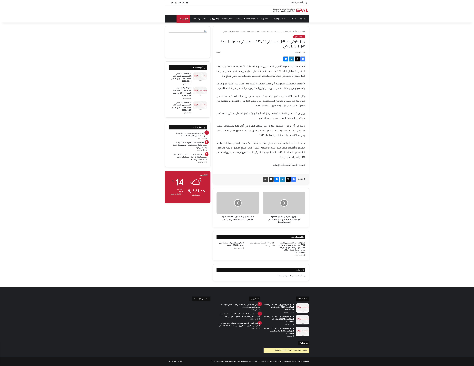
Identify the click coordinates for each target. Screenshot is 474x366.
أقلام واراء (214, 19)
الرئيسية (303, 19)
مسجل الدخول (291, 276)
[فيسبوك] (302, 59)
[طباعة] (265, 179)
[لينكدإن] (291, 59)
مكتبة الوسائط (199, 19)
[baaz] (168, 2)
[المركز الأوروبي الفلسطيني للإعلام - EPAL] (290, 10)
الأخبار (293, 19)
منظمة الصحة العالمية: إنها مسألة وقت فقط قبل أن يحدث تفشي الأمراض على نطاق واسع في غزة (190, 145)
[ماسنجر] (285, 59)
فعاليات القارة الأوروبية (248, 19)
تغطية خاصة (227, 19)
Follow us (303, 343)
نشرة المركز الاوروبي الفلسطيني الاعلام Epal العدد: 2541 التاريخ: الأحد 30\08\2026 (279, 319)
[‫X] (297, 59)
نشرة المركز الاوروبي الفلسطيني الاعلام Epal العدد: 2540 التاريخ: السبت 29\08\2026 (279, 330)
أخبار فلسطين (286, 31)
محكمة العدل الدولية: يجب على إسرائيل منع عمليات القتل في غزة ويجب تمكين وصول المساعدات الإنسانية (190, 156)
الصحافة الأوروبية (278, 19)
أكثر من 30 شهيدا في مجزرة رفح (262, 243)
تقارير (265, 19)
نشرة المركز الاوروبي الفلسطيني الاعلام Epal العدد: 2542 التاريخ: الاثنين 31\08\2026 (279, 307)
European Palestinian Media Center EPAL (294, 361)
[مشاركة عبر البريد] (271, 179)
